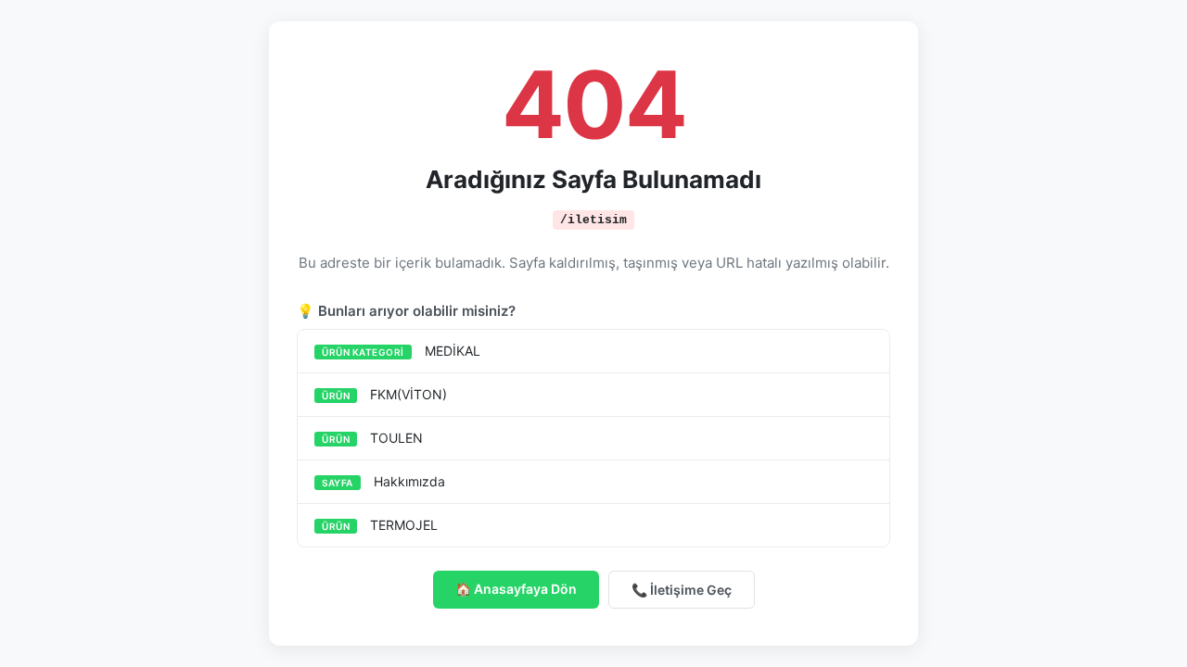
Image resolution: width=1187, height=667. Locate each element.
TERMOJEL (380, 525)
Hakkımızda (383, 481)
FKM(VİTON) (384, 394)
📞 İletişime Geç (682, 590)
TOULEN (372, 438)
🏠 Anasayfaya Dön (516, 589)
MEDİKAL (401, 351)
